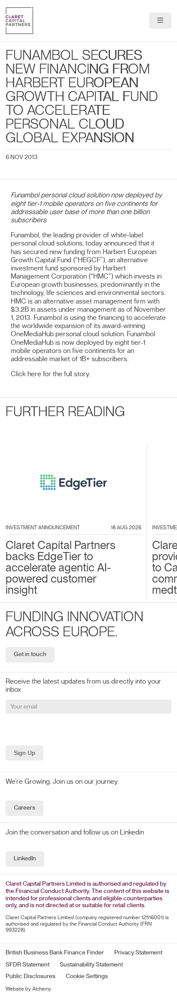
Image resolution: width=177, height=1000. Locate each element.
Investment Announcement (43, 527)
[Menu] (160, 20)
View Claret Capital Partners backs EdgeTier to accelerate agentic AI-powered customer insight (72, 456)
